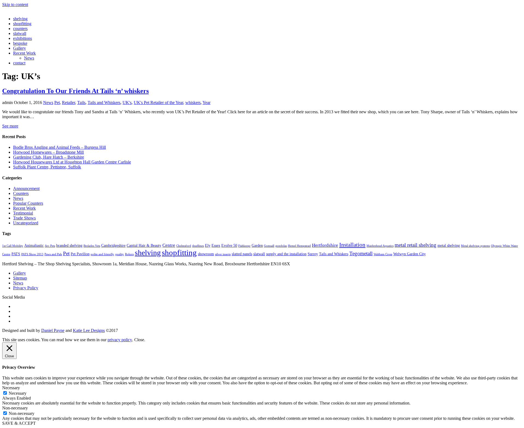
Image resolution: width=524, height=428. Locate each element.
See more (10, 126)
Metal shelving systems (475, 245)
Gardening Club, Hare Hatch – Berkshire (48, 157)
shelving (20, 18)
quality (119, 254)
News (29, 58)
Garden (257, 245)
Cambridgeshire (113, 245)
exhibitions (22, 38)
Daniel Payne (52, 330)
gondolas (281, 245)
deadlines (198, 245)
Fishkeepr (244, 245)
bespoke (20, 43)
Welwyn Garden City (409, 254)
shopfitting (22, 23)
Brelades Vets (92, 245)
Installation (352, 245)
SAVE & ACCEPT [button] (19, 423)
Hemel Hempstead (299, 245)
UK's (127, 102)
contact (19, 63)
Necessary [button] (11, 387)
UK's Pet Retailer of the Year (158, 102)
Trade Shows (24, 218)
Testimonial (23, 213)
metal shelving (448, 245)
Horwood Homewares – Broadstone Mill (48, 152)
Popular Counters (28, 203)
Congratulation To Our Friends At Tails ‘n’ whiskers (75, 90)
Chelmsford (183, 245)
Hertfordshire (325, 245)
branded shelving (69, 245)
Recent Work (24, 53)
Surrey (313, 254)
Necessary (17, 393)
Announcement (26, 188)
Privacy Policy (25, 288)
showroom (206, 254)
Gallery (19, 48)
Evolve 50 (229, 245)
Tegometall (361, 253)
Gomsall (269, 245)
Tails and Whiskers (104, 102)
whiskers (193, 102)
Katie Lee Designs (89, 330)
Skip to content (15, 4)
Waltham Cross (383, 254)
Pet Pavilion (80, 254)
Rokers (129, 254)
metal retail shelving (415, 245)
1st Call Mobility (12, 245)
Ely (207, 245)
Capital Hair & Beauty (144, 245)
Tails (81, 102)
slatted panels (242, 254)
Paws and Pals (53, 254)
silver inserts (223, 254)
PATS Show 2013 (32, 254)
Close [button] (139, 339)
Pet (57, 102)
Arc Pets (50, 245)
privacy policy (120, 339)
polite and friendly (102, 254)
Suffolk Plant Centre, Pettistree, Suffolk (47, 167)
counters (20, 28)
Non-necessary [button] (15, 408)
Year (206, 102)
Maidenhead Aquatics (380, 245)
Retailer (68, 102)
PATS (15, 254)
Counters (21, 193)
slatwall (19, 33)
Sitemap (20, 278)
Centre (168, 245)
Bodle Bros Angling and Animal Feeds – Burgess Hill (59, 147)
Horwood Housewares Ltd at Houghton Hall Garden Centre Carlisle (72, 162)
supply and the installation (286, 254)
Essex (216, 245)
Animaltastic (34, 245)
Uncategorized (25, 223)
